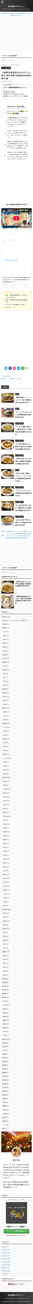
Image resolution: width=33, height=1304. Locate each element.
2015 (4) (5, 1274)
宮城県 (8, 376)
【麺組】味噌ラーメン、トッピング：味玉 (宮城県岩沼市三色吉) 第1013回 (23, 399)
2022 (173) (5, 1253)
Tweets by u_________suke (16, 1199)
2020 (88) (5, 1259)
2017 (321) (5, 1268)
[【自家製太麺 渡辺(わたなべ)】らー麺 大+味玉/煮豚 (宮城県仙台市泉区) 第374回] (18, 368)
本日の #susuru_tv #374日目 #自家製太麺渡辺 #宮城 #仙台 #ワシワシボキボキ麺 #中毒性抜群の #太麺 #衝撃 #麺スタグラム (16, 280)
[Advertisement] (16, 34)
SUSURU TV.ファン (16, 6)
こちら (14, 307)
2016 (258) (5, 1271)
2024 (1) (5, 1246)
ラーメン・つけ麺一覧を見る (15, 1231)
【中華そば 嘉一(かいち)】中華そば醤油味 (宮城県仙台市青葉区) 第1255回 (23, 461)
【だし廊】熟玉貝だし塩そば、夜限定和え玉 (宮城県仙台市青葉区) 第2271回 (23, 507)
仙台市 (4, 376)
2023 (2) (5, 1249)
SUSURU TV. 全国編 (15, 378)
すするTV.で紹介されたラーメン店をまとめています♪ (16, 1298)
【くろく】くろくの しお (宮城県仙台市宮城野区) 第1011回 (23, 493)
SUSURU (5, 285)
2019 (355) (5, 1262)
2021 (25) (5, 1256)
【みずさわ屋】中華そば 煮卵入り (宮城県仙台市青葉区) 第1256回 (23, 522)
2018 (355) (5, 1265)
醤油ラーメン (6, 378)
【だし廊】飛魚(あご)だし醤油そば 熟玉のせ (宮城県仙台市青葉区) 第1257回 (23, 446)
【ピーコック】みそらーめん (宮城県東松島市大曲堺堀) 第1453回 (23, 414)
